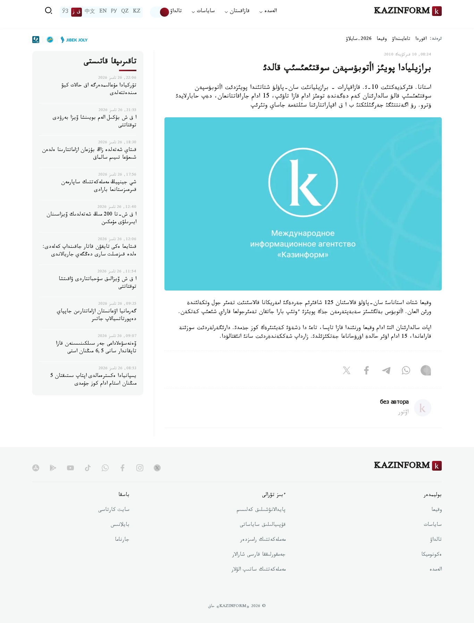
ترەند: (436, 39)
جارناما (122, 540)
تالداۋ (176, 12)
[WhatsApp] (406, 372)
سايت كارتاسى (113, 510)
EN (103, 12)
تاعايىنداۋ (401, 39)
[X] (346, 372)
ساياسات (433, 525)
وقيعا (382, 39)
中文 (90, 12)
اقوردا (420, 39)
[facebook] (122, 467)
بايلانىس (120, 525)
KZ (137, 12)
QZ (125, 12)
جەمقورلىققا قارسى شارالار (259, 555)
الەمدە (436, 570)
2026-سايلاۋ (359, 39)
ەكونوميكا (431, 555)
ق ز (77, 12)
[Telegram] (386, 372)
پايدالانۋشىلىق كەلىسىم (261, 510)
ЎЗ (65, 12)
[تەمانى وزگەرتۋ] (160, 12)
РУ (114, 12)
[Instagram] (425, 372)
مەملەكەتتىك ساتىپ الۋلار (258, 570)
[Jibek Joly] (72, 39)
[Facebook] (366, 372)
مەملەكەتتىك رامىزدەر (263, 540)
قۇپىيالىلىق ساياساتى (263, 525)
